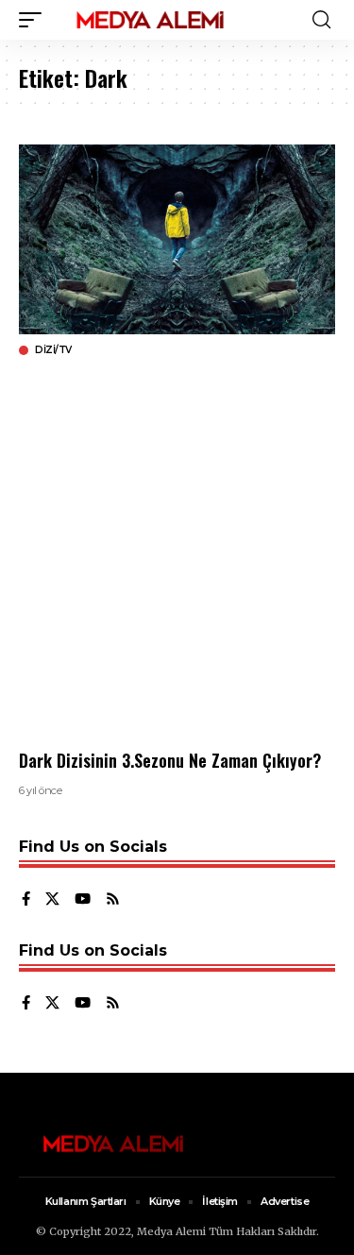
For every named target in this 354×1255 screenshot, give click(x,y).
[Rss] (113, 900)
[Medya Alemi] (150, 20)
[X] (52, 900)
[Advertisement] (177, 553)
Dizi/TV (53, 350)
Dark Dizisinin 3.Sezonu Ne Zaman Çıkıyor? (170, 760)
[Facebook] (26, 900)
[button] (35, 20)
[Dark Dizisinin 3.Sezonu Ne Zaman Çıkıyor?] (177, 239)
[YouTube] (82, 900)
